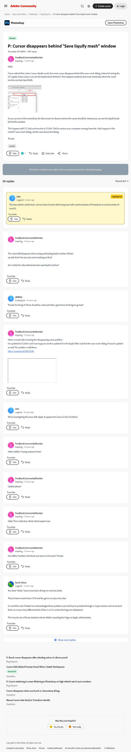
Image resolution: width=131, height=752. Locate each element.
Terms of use (31, 748)
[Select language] (88, 6)
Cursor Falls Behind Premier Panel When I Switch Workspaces (35, 666)
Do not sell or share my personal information (83, 748)
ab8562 (18, 297)
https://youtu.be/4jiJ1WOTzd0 (21, 351)
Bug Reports (45, 14)
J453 (19, 196)
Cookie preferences (54, 748)
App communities (19, 14)
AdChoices (110, 748)
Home (7, 14)
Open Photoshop (116, 22)
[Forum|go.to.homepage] (23, 6)
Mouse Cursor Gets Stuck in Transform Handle (28, 700)
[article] (65, 208)
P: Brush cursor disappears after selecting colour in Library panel (37, 657)
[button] (6, 7)
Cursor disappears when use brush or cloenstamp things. (33, 690)
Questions (10, 676)
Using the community (15, 748)
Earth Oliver (21, 582)
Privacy (42, 748)
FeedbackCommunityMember (29, 57)
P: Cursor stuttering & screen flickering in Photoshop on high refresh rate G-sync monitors (48, 681)
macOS (12, 146)
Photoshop (33, 14)
